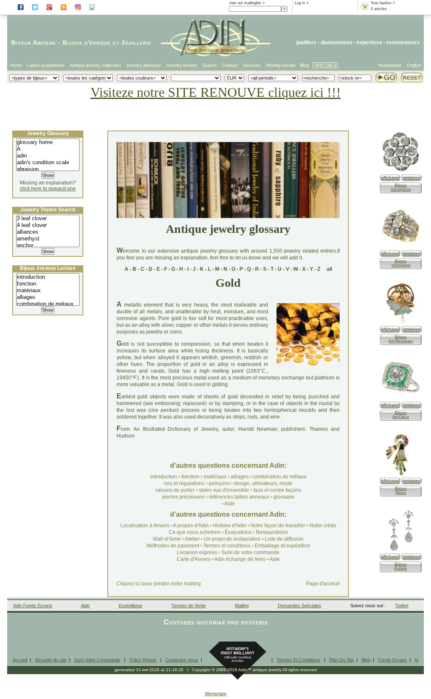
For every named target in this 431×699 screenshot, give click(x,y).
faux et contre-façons (277, 490)
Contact (230, 65)
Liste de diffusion (284, 539)
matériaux (215, 477)
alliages (240, 477)
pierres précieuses (183, 497)
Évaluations (238, 532)
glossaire (284, 497)
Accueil (20, 659)
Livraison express (197, 552)
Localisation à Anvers (144, 525)
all (329, 269)
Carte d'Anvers (193, 559)
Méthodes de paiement (172, 546)
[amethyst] (48, 238)
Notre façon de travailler (278, 525)
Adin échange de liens (240, 559)
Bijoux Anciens (33, 42)
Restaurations (272, 532)
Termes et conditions (226, 546)
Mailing (242, 605)
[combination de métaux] (48, 304)
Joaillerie (136, 42)
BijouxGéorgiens (401, 187)
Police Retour (143, 659)
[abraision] (48, 169)
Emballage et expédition (282, 546)
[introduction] (48, 277)
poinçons (219, 483)
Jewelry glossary (143, 65)
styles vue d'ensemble (224, 490)
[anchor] (48, 245)
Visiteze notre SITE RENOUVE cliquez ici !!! (215, 92)
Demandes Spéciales (299, 605)
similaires (411, 177)
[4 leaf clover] (48, 225)
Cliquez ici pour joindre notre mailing (159, 584)
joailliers (306, 42)
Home (16, 65)
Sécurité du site (51, 659)
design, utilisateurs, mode (263, 483)
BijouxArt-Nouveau (400, 338)
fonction (190, 477)
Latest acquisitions (46, 65)
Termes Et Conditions (298, 659)
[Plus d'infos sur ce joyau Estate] (401, 550)
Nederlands (390, 65)
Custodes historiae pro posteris (216, 622)
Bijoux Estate (400, 566)
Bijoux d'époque (87, 42)
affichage (390, 177)
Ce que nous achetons (195, 532)
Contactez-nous (181, 659)
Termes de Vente (188, 605)
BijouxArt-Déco (400, 414)
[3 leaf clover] (48, 218)
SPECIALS (325, 65)
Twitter (402, 605)
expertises (369, 42)
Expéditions (130, 605)
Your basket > (383, 3)
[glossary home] (48, 142)
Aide (229, 504)
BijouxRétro (401, 490)
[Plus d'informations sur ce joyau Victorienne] (401, 247)
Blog (304, 65)
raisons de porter (175, 490)
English (414, 65)
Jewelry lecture (181, 65)
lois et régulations (184, 483)
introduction (163, 477)
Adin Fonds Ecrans (32, 605)
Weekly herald (280, 65)
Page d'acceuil (323, 584)
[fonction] (48, 283)
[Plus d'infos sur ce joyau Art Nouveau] (401, 322)
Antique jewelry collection (95, 65)
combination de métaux (279, 477)
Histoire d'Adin (229, 525)
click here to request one (48, 189)
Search (209, 65)
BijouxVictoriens (400, 263)
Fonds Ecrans (392, 659)
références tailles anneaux (239, 497)
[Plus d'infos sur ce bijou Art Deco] (401, 398)
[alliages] (48, 297)
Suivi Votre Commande (97, 659)
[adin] (48, 155)
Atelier (192, 539)
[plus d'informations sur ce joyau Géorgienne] (401, 171)
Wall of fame (167, 539)
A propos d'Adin (191, 525)
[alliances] (48, 232)
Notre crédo (322, 525)
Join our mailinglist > (247, 3)
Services (252, 65)
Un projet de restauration (232, 539)
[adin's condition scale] (48, 162)
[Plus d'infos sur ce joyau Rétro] (401, 474)
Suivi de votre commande (250, 552)
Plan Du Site (341, 659)
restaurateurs (403, 42)
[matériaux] (48, 290)
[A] (48, 149)
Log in (300, 3)
